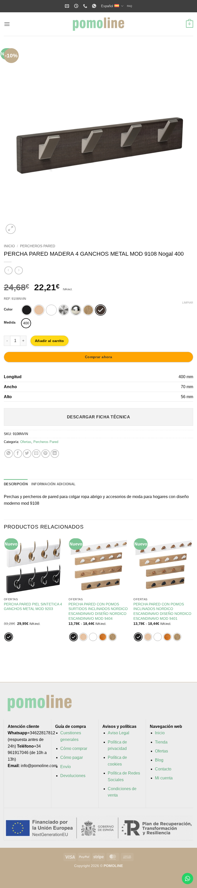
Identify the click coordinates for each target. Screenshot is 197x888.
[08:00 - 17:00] (77, 6)
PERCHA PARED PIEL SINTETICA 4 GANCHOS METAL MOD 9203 (33, 606)
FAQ (129, 6)
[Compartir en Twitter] (27, 453)
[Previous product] (19, 270)
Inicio (9, 246)
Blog (159, 760)
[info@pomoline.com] (67, 6)
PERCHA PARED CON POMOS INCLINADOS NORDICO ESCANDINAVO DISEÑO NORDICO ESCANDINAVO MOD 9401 (162, 611)
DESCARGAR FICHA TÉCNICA (98, 417)
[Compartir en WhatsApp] (8, 453)
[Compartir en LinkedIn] (55, 453)
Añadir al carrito (49, 341)
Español (107, 6)
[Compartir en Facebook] (18, 453)
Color (8, 309)
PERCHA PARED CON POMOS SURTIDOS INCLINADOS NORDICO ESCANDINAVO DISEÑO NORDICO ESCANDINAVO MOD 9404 (98, 611)
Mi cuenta (164, 778)
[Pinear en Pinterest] (45, 453)
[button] (7, 24)
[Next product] (8, 270)
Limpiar (187, 302)
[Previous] (14, 141)
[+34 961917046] (85, 6)
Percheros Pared (37, 246)
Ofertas (25, 442)
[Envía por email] (36, 453)
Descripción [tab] (16, 484)
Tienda (161, 742)
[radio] (27, 310)
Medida (9, 322)
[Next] (183, 141)
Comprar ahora (98, 357)
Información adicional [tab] (53, 484)
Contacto (163, 769)
